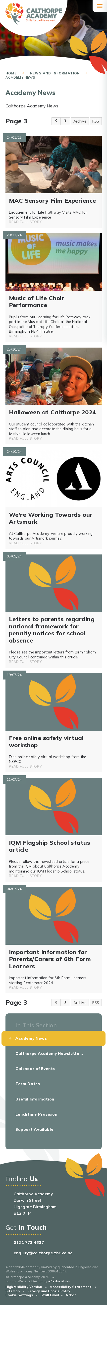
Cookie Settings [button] (19, 1295)
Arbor (71, 1295)
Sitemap (12, 1291)
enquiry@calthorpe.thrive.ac (43, 1252)
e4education (59, 1281)
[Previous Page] (56, 121)
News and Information (55, 73)
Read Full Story (25, 222)
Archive (80, 121)
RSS (95, 121)
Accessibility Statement (71, 1287)
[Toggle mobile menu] (100, 6)
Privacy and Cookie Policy (48, 1291)
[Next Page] (65, 121)
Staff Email (50, 1295)
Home (11, 73)
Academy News (20, 77)
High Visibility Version (23, 1287)
